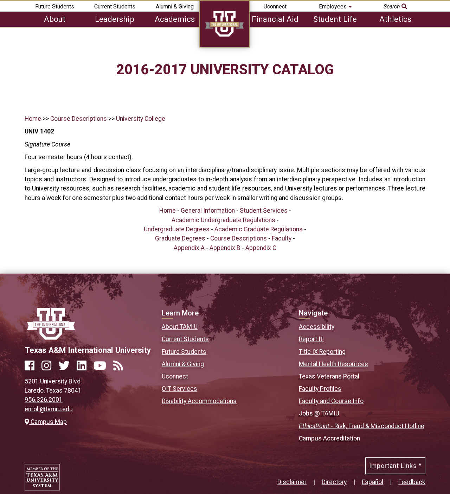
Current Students (114, 6)
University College (140, 118)
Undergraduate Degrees (177, 229)
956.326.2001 (44, 399)
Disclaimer (292, 482)
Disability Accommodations (199, 401)
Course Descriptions (78, 118)
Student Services (264, 210)
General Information (208, 210)
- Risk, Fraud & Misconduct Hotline (361, 426)
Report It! (311, 339)
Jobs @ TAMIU (319, 413)
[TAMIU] (224, 45)
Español (372, 482)
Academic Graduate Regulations (258, 229)
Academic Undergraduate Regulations (223, 220)
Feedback (411, 482)
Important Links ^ (395, 465)
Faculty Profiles (320, 388)
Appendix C (260, 247)
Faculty (281, 238)
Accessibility (316, 326)
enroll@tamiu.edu (49, 409)
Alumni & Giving (175, 6)
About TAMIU (180, 326)
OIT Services (179, 388)
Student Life (335, 19)
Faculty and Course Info (331, 401)
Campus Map (48, 421)
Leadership (114, 19)
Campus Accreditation (329, 438)
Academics (175, 19)
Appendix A (189, 247)
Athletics (395, 19)
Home (33, 118)
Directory (334, 482)
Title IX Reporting (322, 351)
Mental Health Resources (333, 364)
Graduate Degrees (180, 238)
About (54, 19)
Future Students (54, 6)
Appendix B (225, 247)
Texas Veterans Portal (329, 376)
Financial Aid (275, 19)
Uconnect (275, 6)
